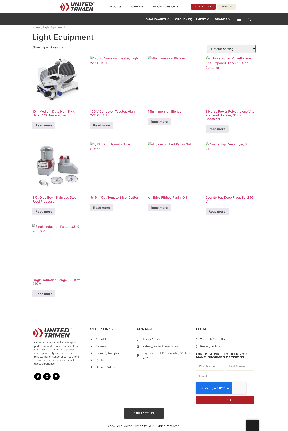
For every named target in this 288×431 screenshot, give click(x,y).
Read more (43, 125)
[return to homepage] (50, 7)
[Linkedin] (46, 376)
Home (36, 27)
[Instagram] (56, 376)
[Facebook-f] (37, 376)
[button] (249, 19)
